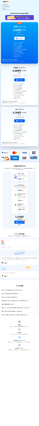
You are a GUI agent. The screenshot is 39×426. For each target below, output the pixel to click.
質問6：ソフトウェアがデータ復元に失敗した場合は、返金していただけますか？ (16, 307)
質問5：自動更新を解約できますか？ (8, 304)
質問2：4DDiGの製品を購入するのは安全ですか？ (10, 293)
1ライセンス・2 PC (17, 75)
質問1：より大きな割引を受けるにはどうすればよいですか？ (12, 290)
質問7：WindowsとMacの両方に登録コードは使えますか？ (12, 311)
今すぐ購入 (20, 38)
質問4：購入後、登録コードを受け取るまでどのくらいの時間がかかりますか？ (15, 300)
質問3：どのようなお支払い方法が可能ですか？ (10, 297)
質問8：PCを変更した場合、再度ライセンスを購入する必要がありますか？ (15, 314)
